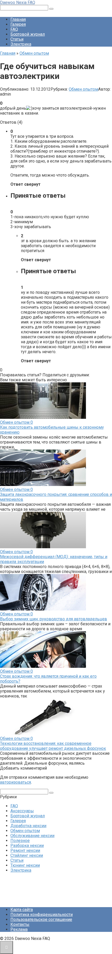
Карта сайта (21, 909)
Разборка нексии (27, 845)
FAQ (14, 29)
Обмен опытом (83, 89)
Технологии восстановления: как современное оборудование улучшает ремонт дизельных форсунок (53, 746)
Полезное (20, 840)
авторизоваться (15, 782)
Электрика (20, 44)
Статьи (16, 39)
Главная (18, 19)
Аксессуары (22, 810)
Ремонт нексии (25, 850)
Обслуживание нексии (32, 835)
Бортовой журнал (27, 34)
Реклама (19, 929)
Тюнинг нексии (25, 865)
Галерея (18, 24)
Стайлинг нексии (26, 855)
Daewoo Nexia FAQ (17, 2)
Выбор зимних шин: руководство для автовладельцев (53, 618)
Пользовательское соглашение (41, 919)
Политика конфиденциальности (41, 914)
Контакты (19, 924)
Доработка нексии (28, 825)
